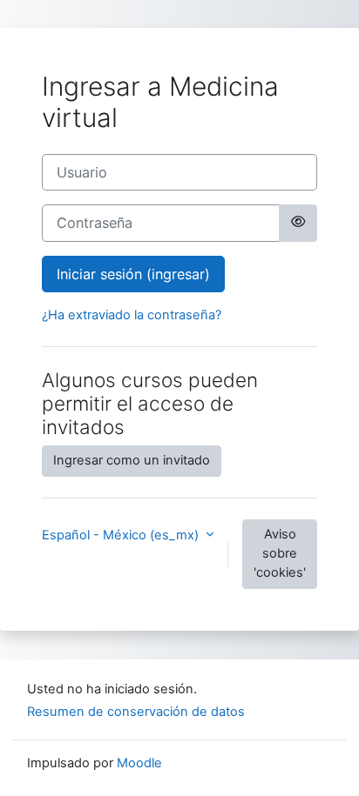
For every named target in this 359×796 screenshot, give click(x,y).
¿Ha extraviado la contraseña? (131, 315)
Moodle (139, 763)
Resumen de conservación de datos (136, 711)
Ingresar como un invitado (131, 460)
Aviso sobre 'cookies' (280, 553)
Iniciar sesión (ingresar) (133, 274)
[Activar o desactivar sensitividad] (298, 222)
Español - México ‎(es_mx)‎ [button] (122, 535)
